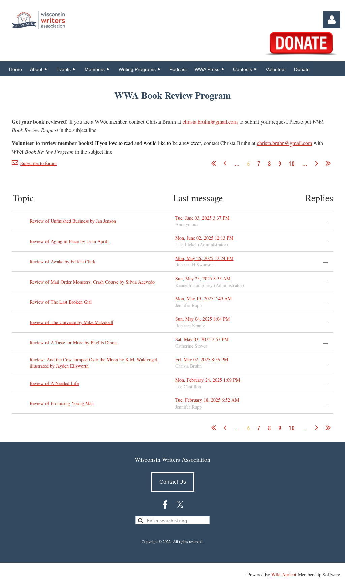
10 (291, 163)
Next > (316, 163)
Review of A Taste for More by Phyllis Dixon (73, 342)
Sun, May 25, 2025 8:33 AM (202, 278)
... (237, 163)
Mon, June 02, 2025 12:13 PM (204, 238)
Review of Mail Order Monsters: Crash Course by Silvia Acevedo (92, 282)
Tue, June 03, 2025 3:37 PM (202, 218)
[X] (180, 504)
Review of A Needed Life (54, 383)
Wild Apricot (283, 574)
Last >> (328, 163)
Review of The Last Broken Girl (61, 302)
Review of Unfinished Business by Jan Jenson (73, 221)
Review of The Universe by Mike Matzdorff (71, 322)
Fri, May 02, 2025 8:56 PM (201, 359)
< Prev (225, 163)
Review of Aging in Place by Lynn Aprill (69, 241)
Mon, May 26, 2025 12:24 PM (204, 258)
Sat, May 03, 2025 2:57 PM (201, 339)
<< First (213, 163)
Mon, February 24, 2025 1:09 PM (207, 380)
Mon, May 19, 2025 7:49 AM (203, 298)
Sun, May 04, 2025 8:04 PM (202, 319)
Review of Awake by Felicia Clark (62, 261)
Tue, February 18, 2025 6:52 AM (207, 400)
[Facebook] (165, 504)
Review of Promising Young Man (62, 403)
